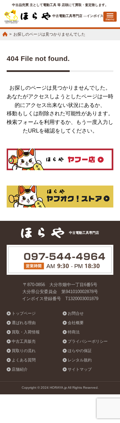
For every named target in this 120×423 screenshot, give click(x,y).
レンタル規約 (80, 360)
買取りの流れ (24, 350)
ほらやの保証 (80, 350)
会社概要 (76, 322)
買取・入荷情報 (26, 332)
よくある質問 (24, 360)
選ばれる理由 (24, 322)
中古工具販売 (24, 341)
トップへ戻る (105, 397)
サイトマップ (80, 369)
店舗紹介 (20, 369)
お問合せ (76, 313)
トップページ (24, 313)
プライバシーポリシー (88, 341)
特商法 (74, 332)
